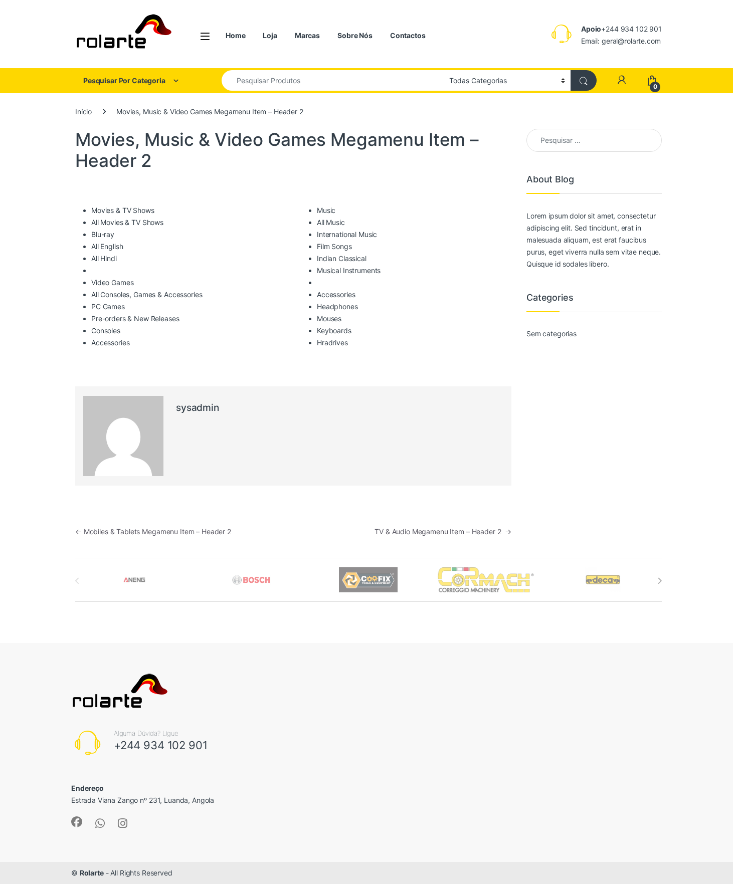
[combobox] (333, 80)
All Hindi (104, 258)
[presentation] (659, 580)
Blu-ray (102, 234)
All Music (331, 222)
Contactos (408, 35)
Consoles (105, 330)
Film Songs (334, 246)
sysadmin (197, 407)
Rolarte (92, 872)
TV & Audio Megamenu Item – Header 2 (443, 531)
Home (235, 35)
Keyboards (334, 330)
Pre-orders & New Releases (135, 318)
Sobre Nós (355, 35)
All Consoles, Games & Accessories (146, 294)
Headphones (337, 306)
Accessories (110, 342)
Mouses (329, 318)
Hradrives (332, 342)
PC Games (108, 306)
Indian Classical (341, 258)
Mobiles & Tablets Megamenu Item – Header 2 (153, 531)
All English (107, 246)
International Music (347, 234)
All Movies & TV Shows (127, 222)
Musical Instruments (349, 270)
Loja (270, 35)
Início (83, 111)
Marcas (307, 35)
